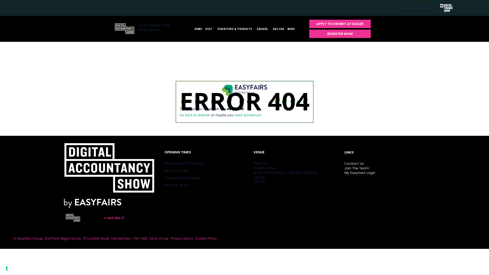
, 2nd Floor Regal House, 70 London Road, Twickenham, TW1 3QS (95, 238)
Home (198, 29)
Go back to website (195, 115)
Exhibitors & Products (235, 29)
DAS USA (278, 29)
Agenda (262, 29)
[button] (340, 24)
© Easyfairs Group (28, 238)
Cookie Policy (206, 238)
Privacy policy (182, 238)
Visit (209, 29)
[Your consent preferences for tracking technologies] (6, 268)
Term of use (158, 238)
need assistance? (248, 115)
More (291, 29)
